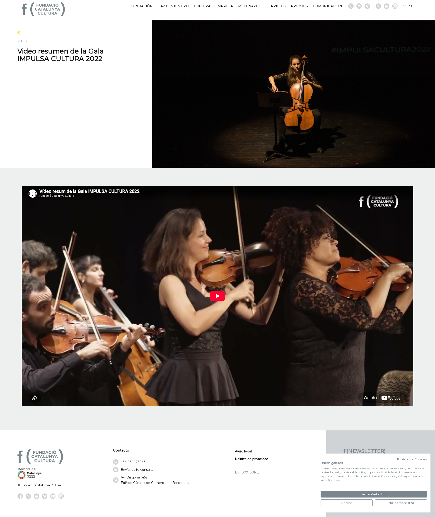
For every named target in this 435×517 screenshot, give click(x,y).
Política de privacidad (251, 459)
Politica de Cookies (412, 459)
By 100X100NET (248, 472)
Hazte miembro (173, 6)
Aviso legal (243, 451)
